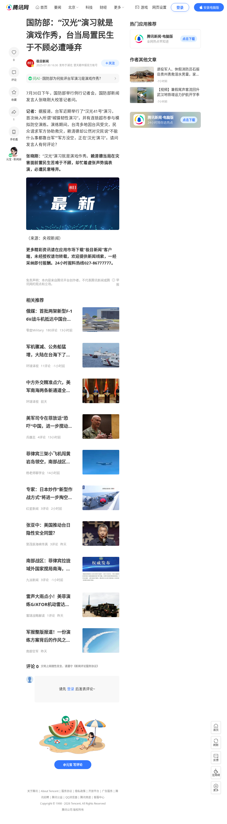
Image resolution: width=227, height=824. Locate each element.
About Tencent (50, 791)
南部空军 (32, 651)
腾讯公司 (67, 810)
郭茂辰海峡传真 (37, 544)
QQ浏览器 (71, 797)
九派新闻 (32, 579)
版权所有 (78, 810)
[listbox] (72, 475)
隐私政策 (80, 791)
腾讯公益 (57, 797)
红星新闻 (32, 508)
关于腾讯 (32, 791)
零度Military (35, 330)
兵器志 (30, 437)
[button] (188, 38)
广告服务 (107, 791)
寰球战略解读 (35, 615)
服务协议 (66, 791)
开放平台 (93, 791)
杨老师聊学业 (35, 472)
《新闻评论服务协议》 (86, 666)
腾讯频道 (85, 797)
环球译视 (32, 365)
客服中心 (99, 797)
